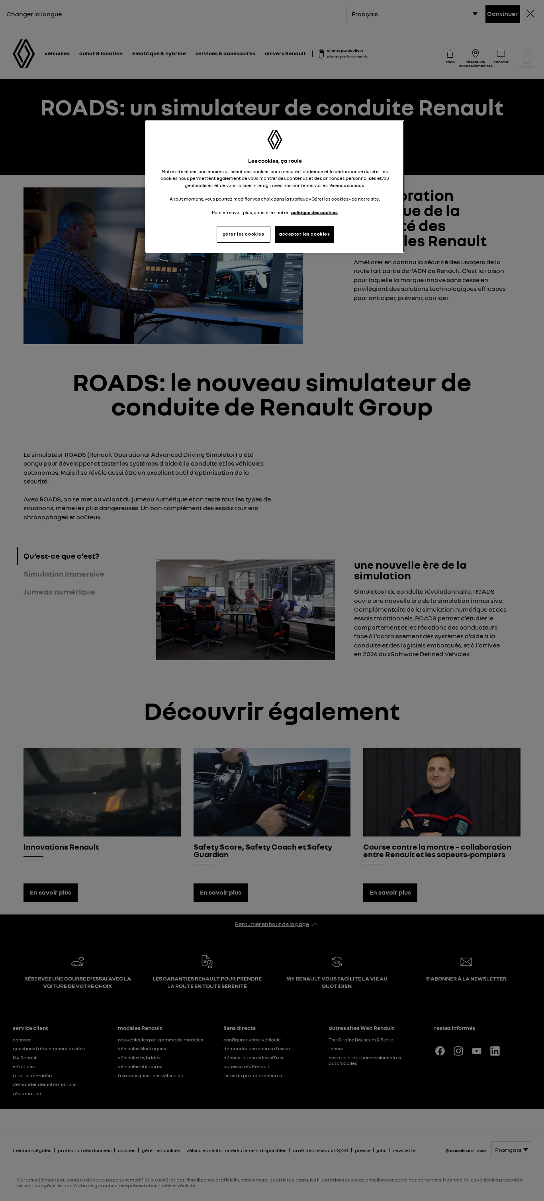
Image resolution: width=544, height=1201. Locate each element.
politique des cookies (314, 212)
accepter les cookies (304, 234)
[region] (274, 186)
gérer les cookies (243, 234)
